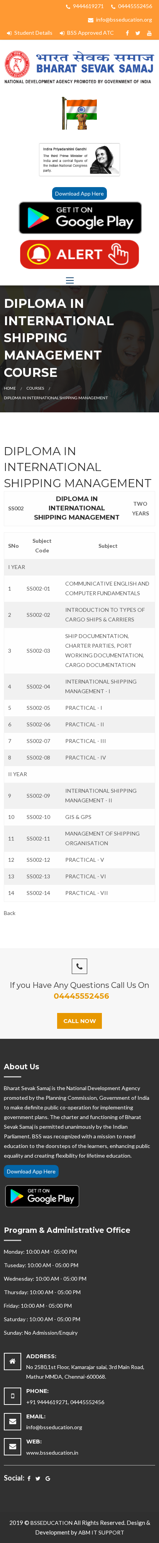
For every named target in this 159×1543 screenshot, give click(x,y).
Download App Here (79, 193)
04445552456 (134, 6)
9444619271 (88, 6)
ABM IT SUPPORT (101, 1532)
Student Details (32, 32)
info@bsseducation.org (123, 19)
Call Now (79, 1021)
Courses (35, 388)
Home (10, 388)
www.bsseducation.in (52, 1452)
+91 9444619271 (47, 1402)
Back (9, 913)
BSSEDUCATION (51, 1522)
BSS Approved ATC (90, 32)
